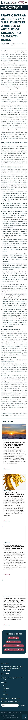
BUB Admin (6, 44)
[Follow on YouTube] (9, 670)
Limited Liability (15, 717)
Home (2, 6)
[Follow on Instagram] (3, 670)
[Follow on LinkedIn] (7, 670)
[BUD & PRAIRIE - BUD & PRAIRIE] (8, 2)
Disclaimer (11, 715)
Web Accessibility (7, 719)
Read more (7, 468)
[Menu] (26, 2)
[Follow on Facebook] (2, 670)
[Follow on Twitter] (5, 670)
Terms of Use (4, 715)
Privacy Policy (6, 717)
